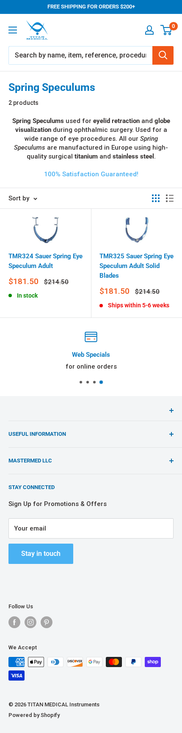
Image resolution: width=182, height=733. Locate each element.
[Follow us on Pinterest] (46, 622)
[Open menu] (12, 30)
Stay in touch (41, 554)
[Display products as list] (170, 198)
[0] (166, 30)
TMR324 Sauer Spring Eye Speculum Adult (45, 261)
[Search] (163, 55)
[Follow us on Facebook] (14, 622)
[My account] (149, 30)
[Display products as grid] (156, 198)
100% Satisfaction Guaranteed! (91, 174)
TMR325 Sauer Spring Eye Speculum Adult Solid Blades (136, 266)
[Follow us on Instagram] (30, 622)
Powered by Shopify (34, 715)
